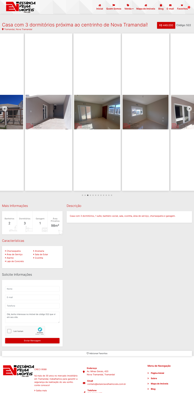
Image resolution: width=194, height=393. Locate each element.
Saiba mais (41, 390)
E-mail (170, 8)
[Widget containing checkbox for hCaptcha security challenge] (25, 331)
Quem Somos (113, 8)
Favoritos (183, 8)
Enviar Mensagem (32, 340)
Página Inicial (157, 373)
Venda (128, 8)
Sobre (154, 378)
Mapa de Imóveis (145, 8)
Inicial (99, 8)
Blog (161, 8)
